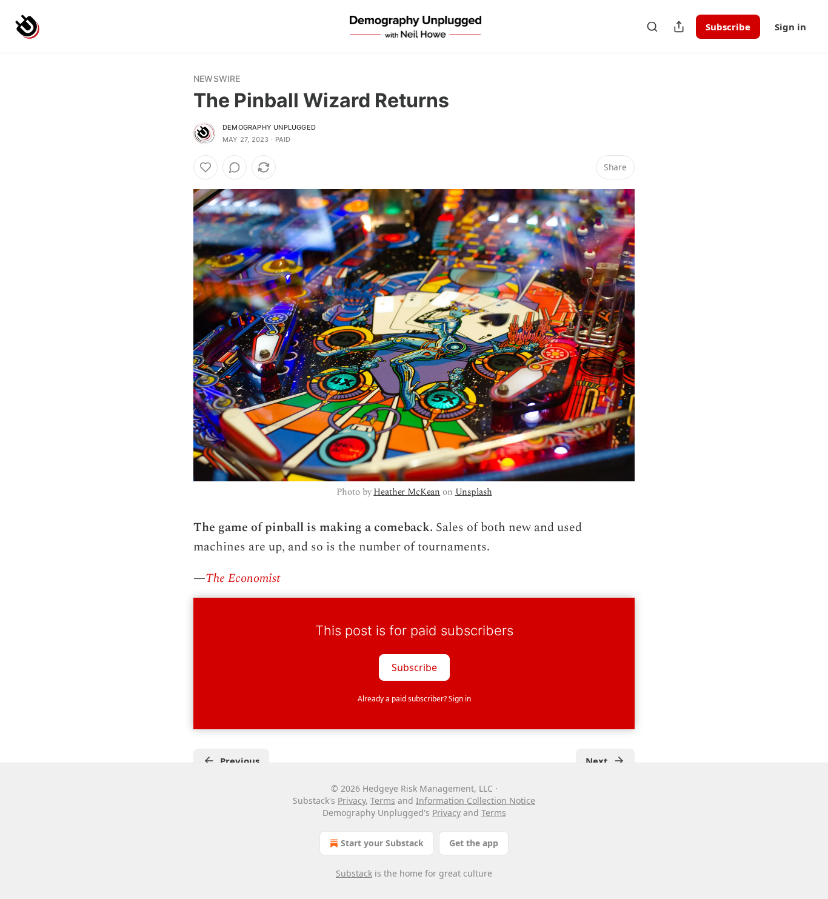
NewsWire (217, 78)
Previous (239, 761)
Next (597, 761)
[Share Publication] (679, 27)
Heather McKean (406, 492)
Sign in (790, 27)
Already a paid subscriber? (414, 698)
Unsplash (473, 492)
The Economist (242, 578)
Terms (382, 800)
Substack (354, 873)
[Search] (652, 27)
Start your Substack (382, 843)
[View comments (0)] (234, 167)
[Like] (205, 167)
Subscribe (728, 27)
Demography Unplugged (269, 127)
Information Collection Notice (475, 800)
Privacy (352, 800)
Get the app (473, 843)
